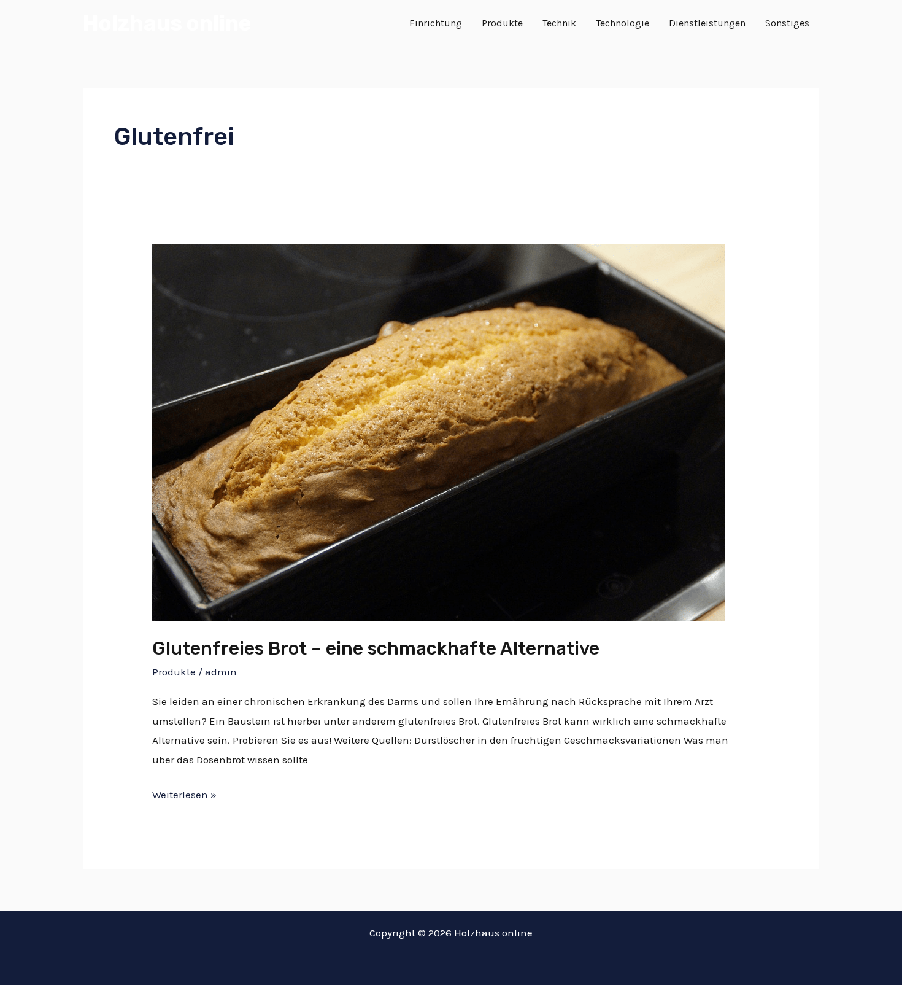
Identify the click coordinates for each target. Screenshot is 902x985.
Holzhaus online (167, 23)
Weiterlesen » (184, 793)
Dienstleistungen (707, 23)
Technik (559, 23)
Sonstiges (787, 23)
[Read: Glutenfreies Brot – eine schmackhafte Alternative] (438, 431)
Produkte (502, 23)
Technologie (622, 23)
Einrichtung (435, 23)
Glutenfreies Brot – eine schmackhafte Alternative (375, 648)
